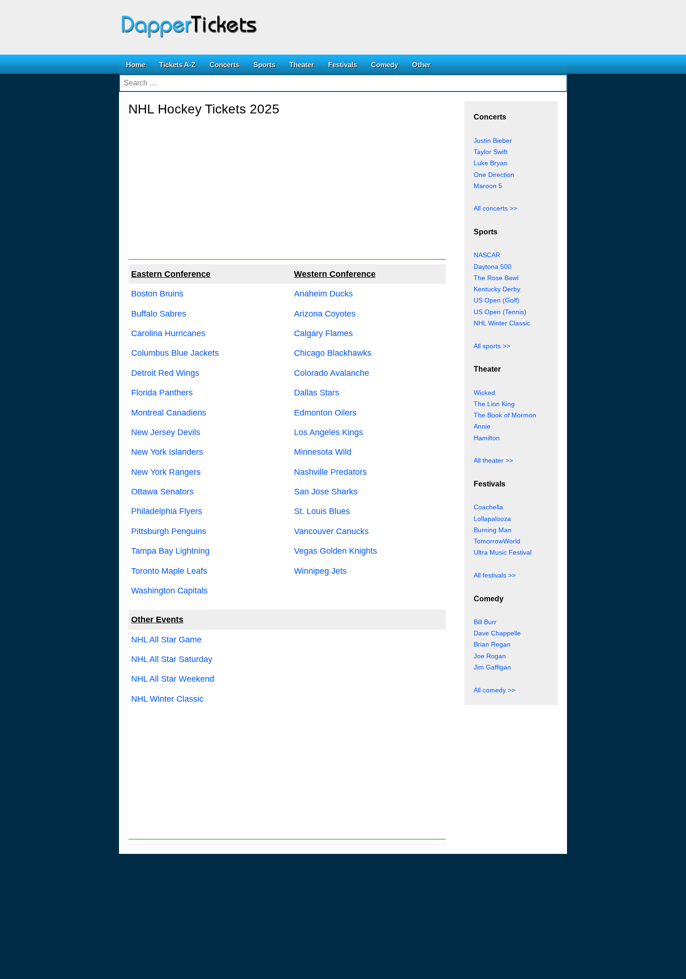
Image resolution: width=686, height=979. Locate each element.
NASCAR (487, 255)
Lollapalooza (492, 518)
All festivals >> (495, 575)
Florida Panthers (162, 392)
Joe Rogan (490, 656)
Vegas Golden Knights (335, 551)
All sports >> (492, 346)
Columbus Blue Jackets (175, 353)
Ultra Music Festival (503, 552)
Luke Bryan (490, 163)
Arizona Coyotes (325, 313)
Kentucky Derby (497, 289)
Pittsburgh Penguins (168, 531)
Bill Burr (485, 622)
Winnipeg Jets (320, 571)
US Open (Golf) (496, 300)
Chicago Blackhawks (332, 353)
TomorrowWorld (497, 541)
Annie (482, 426)
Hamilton (487, 438)
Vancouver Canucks (331, 531)
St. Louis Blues (322, 511)
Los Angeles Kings (328, 432)
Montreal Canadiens (168, 412)
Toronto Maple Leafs (169, 571)
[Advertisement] (287, 194)
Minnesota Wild (322, 452)
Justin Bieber (493, 140)
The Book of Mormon (505, 415)
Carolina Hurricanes (168, 333)
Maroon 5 (488, 186)
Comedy (384, 65)
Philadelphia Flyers (166, 511)
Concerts (224, 65)
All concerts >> (495, 208)
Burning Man (492, 530)
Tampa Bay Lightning (170, 551)
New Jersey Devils (165, 432)
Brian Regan (492, 644)
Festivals (342, 65)
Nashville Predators (330, 472)
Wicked (484, 392)
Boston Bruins (157, 293)
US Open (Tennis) (500, 312)
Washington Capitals (169, 590)
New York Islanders (167, 452)
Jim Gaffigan (492, 667)
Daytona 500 (492, 266)
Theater (301, 65)
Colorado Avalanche (331, 373)
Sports (264, 65)
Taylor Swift (490, 151)
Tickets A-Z (177, 65)
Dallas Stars (316, 392)
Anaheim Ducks (323, 293)
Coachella (488, 507)
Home (135, 65)
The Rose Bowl (496, 278)
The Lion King (494, 404)
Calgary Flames (323, 333)
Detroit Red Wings (165, 373)
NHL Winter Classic (167, 699)
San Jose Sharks (325, 491)
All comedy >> (494, 690)
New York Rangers (166, 472)
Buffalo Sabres (158, 313)
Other (421, 65)
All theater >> (493, 460)
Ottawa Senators (162, 491)
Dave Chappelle (497, 633)
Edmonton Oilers (325, 412)
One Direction (494, 174)
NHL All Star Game (166, 639)
